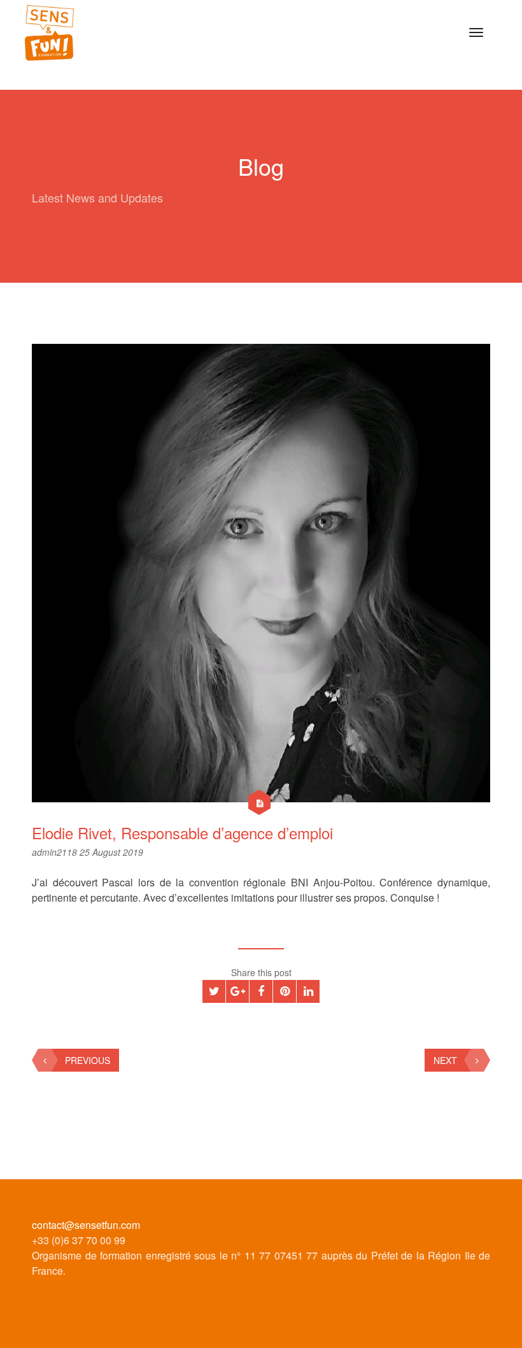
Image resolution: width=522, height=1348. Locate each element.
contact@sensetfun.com (86, 1224)
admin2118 (56, 852)
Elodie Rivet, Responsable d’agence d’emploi (182, 832)
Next (445, 1060)
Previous (87, 1060)
